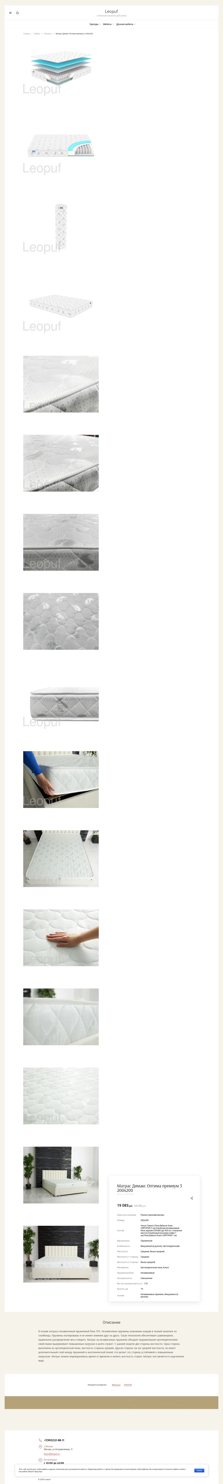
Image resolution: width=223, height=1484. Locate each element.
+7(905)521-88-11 (54, 1440)
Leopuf (111, 11)
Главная (26, 34)
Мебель (37, 34)
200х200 (128, 1385)
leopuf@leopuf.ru (52, 1454)
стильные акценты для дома (111, 15)
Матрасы (48, 34)
